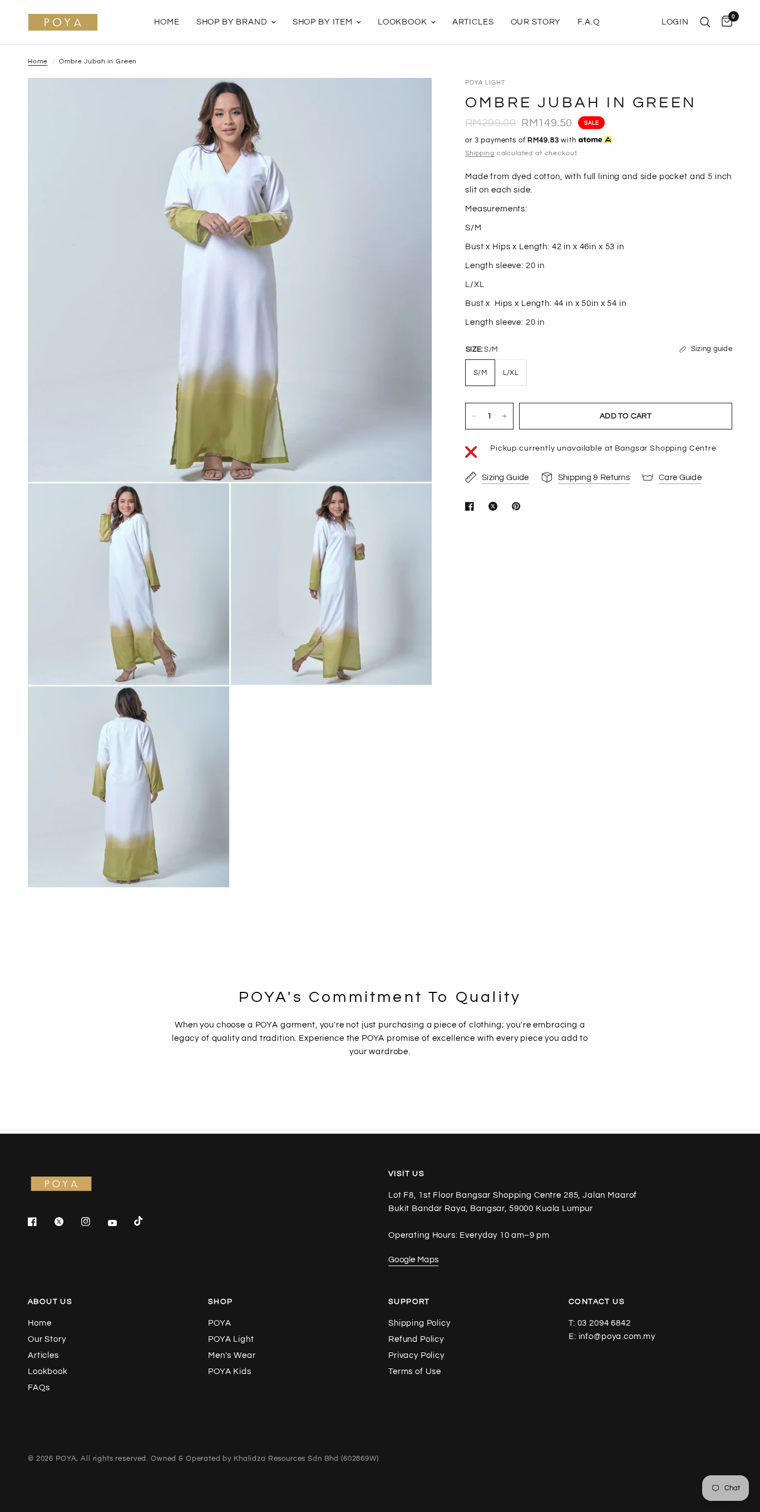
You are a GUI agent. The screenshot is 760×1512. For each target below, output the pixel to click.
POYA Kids (229, 1371)
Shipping (480, 153)
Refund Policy (416, 1339)
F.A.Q (588, 22)
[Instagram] (93, 1221)
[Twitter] (67, 1221)
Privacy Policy (416, 1355)
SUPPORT (409, 1302)
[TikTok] (146, 1221)
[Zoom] (408, 101)
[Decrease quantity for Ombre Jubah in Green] (474, 416)
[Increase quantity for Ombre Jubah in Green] (504, 416)
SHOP (220, 1302)
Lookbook (402, 22)
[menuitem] (166, 22)
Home (166, 22)
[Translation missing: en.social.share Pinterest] (518, 506)
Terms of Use (414, 1371)
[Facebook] (40, 1221)
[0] (724, 22)
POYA (219, 1323)
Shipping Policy (419, 1323)
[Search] (705, 22)
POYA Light (231, 1339)
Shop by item (323, 22)
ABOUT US (50, 1302)
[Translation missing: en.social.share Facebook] (471, 506)
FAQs (39, 1387)
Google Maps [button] (413, 1260)
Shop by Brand (232, 22)
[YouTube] (120, 1223)
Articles (473, 22)
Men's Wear (232, 1355)
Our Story (536, 22)
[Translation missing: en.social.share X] (495, 506)
